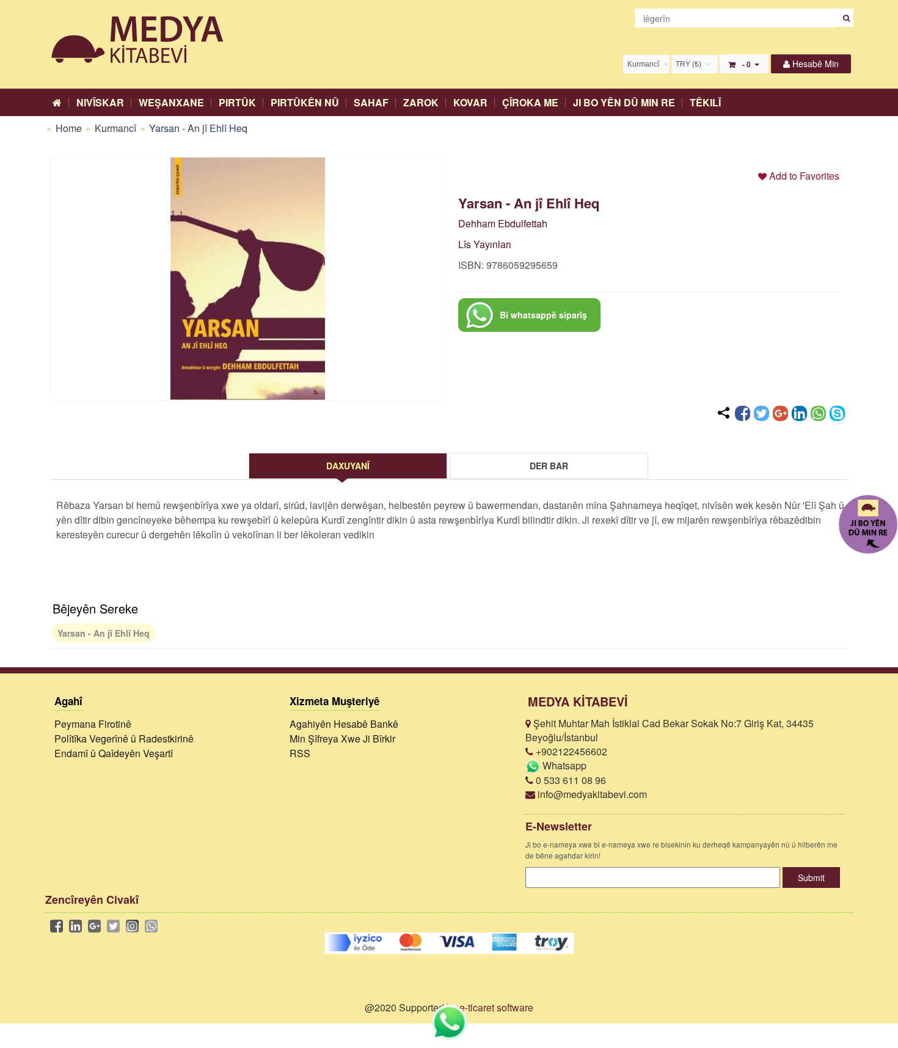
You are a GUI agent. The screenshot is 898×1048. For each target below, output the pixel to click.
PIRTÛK (237, 102)
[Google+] (780, 413)
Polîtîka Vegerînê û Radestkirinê (124, 738)
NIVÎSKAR (100, 102)
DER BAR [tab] (549, 466)
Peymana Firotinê (92, 724)
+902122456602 (570, 751)
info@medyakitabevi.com (591, 794)
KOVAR (470, 102)
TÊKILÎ (705, 102)
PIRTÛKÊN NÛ (305, 102)
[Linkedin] (799, 413)
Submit (811, 877)
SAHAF (371, 102)
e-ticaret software (496, 1007)
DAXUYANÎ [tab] (348, 466)
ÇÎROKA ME (530, 102)
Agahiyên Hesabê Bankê (344, 724)
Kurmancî (117, 128)
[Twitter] (761, 413)
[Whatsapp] (818, 413)
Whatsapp (563, 765)
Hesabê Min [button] (814, 63)
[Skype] (837, 413)
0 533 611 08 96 (569, 780)
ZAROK (421, 102)
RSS (300, 753)
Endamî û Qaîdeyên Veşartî (113, 753)
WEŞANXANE (171, 102)
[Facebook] (742, 413)
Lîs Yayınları (484, 244)
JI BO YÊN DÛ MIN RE (624, 102)
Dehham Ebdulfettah (502, 223)
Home (69, 128)
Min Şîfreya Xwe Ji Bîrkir (342, 738)
